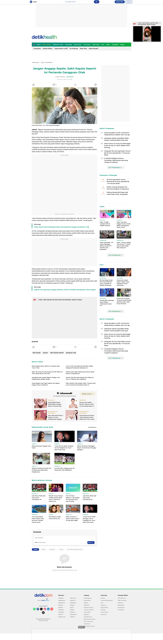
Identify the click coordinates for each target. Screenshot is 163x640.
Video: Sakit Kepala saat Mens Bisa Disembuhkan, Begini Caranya (60, 299)
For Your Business (88, 621)
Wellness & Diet (58, 44)
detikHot (60, 607)
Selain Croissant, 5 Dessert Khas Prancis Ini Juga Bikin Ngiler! (72, 518)
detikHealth (35, 62)
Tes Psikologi (73, 48)
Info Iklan (103, 609)
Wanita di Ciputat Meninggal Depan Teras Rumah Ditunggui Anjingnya (86, 447)
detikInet (60, 605)
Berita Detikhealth (46, 62)
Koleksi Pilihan (47, 48)
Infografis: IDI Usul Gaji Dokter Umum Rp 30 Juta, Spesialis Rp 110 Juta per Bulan (117, 153)
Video (108, 44)
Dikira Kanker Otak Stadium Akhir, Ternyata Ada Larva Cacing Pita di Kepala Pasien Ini (80, 384)
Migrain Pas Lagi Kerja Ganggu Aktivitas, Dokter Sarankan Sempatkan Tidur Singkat (65, 290)
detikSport (61, 609)
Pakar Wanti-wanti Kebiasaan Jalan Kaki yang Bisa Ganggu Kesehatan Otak (61, 227)
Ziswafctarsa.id (88, 616)
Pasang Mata (87, 600)
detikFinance (61, 602)
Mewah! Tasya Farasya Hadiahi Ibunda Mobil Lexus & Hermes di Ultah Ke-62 (56, 498)
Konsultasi (68, 44)
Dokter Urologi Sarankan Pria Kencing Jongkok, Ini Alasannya (118, 188)
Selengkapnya (92, 427)
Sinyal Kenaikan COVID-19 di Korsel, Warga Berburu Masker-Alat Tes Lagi (117, 134)
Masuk (129, 2)
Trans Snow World (89, 609)
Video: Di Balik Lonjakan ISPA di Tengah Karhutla (105, 223)
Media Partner (104, 607)
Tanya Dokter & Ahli (60, 48)
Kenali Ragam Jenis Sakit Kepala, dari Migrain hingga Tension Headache (46, 384)
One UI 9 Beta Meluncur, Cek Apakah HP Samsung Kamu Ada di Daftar (72, 498)
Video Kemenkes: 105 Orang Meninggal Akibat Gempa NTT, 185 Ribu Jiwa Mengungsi (106, 246)
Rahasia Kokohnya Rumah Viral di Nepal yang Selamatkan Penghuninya (41, 470)
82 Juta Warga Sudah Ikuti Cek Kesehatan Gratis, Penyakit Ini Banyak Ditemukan (106, 282)
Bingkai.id (86, 614)
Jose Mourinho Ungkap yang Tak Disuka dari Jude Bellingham (64, 469)
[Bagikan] (75, 84)
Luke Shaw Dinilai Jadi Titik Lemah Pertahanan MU (38, 497)
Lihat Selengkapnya (114, 167)
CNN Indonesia (122, 598)
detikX (71, 607)
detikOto (60, 614)
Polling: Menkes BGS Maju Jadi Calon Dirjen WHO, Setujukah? (117, 193)
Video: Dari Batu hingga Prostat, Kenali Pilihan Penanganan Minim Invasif (123, 224)
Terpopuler (37, 48)
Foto (102, 44)
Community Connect (89, 626)
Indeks (122, 44)
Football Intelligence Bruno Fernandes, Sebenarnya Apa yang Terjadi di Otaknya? (116, 160)
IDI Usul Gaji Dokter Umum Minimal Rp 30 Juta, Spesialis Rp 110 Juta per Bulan (118, 181)
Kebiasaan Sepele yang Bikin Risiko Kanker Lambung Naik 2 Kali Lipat (116, 139)
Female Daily (121, 607)
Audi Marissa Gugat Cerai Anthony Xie (55, 517)
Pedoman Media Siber (107, 600)
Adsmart (86, 602)
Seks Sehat (77, 44)
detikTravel (73, 598)
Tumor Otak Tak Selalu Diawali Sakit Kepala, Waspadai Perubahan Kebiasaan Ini (79, 366)
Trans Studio (87, 612)
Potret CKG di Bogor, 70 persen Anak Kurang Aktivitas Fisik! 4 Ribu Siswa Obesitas (124, 301)
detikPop (72, 616)
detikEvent (86, 605)
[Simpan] (95, 84)
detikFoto (72, 612)
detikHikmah (73, 614)
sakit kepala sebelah (57, 352)
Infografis (115, 44)
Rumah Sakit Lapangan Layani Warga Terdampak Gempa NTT (107, 303)
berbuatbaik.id (88, 598)
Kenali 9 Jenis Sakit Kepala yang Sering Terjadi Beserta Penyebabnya (80, 372)
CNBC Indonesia (122, 600)
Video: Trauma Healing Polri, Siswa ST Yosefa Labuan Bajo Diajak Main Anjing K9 (124, 245)
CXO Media (121, 609)
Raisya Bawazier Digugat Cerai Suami (41, 447)
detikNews (61, 598)
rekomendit (87, 623)
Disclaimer (103, 614)
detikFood (72, 600)
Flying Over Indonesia (89, 619)
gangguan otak (71, 352)
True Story (86, 44)
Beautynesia (121, 605)
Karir (102, 602)
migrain (45, 352)
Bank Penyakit (93, 48)
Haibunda (120, 602)
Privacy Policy (104, 612)
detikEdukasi (61, 600)
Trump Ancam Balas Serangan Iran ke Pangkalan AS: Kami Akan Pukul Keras (63, 447)
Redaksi (103, 598)
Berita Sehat (47, 44)
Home (39, 44)
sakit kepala (36, 352)
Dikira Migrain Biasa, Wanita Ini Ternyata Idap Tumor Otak (46, 366)
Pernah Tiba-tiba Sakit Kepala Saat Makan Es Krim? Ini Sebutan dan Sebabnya (80, 378)
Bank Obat (83, 48)
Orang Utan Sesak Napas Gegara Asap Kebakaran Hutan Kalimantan (123, 282)
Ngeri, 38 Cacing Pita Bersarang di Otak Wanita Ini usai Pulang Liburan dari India (47, 372)
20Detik (72, 609)
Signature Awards (88, 607)
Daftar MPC (119, 2)
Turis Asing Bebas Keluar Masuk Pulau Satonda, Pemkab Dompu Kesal (38, 519)
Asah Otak (95, 44)
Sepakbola (61, 612)
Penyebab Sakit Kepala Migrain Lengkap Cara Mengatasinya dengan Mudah (46, 378)
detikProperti (61, 616)
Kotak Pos (103, 605)
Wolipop (72, 605)
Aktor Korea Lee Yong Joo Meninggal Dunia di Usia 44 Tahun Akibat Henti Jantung (117, 145)
